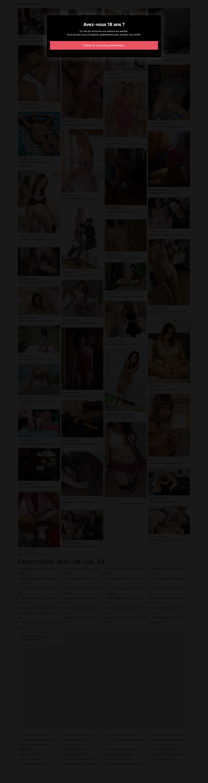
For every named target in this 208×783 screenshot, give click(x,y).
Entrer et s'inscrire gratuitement (104, 45)
